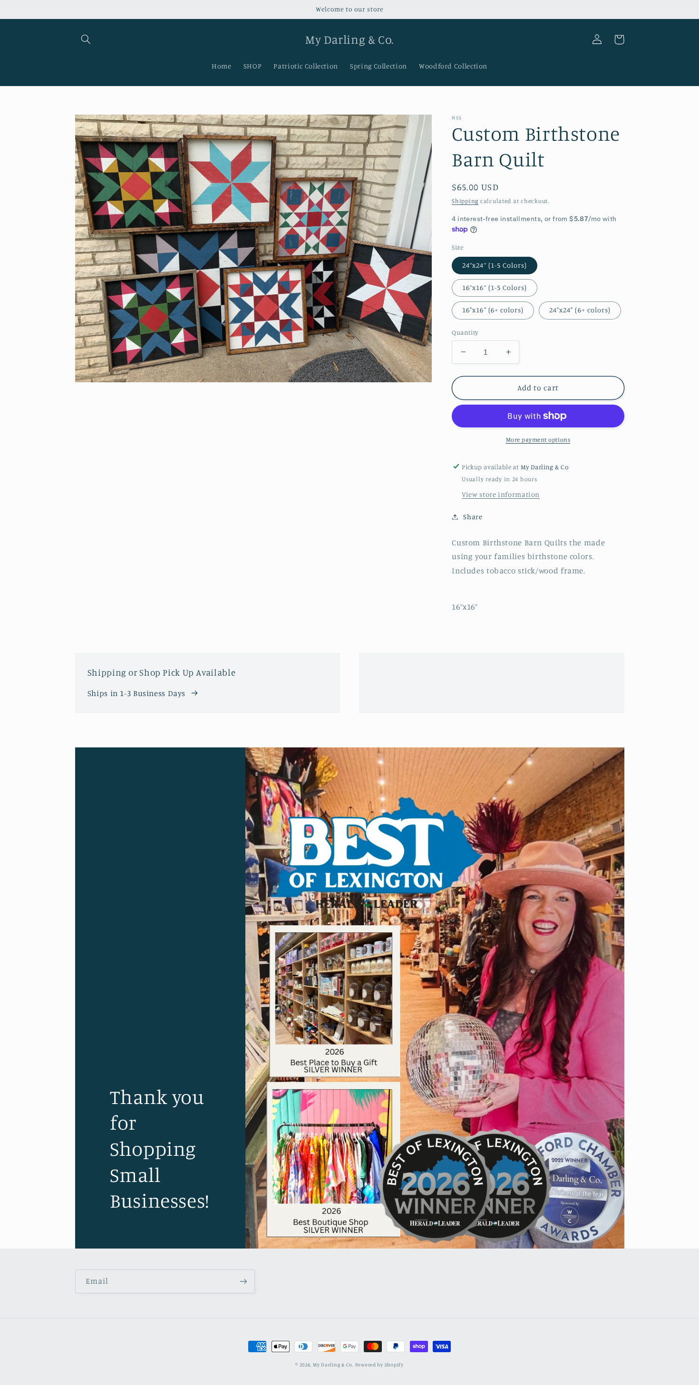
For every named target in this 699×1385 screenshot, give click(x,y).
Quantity (465, 332)
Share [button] (472, 517)
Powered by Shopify (379, 1364)
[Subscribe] (243, 1281)
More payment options (538, 439)
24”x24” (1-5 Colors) (494, 265)
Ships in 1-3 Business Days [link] (136, 693)
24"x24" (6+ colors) (580, 310)
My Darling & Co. (334, 1364)
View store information (501, 494)
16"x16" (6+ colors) (493, 310)
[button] (86, 39)
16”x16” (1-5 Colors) (494, 287)
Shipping (465, 200)
